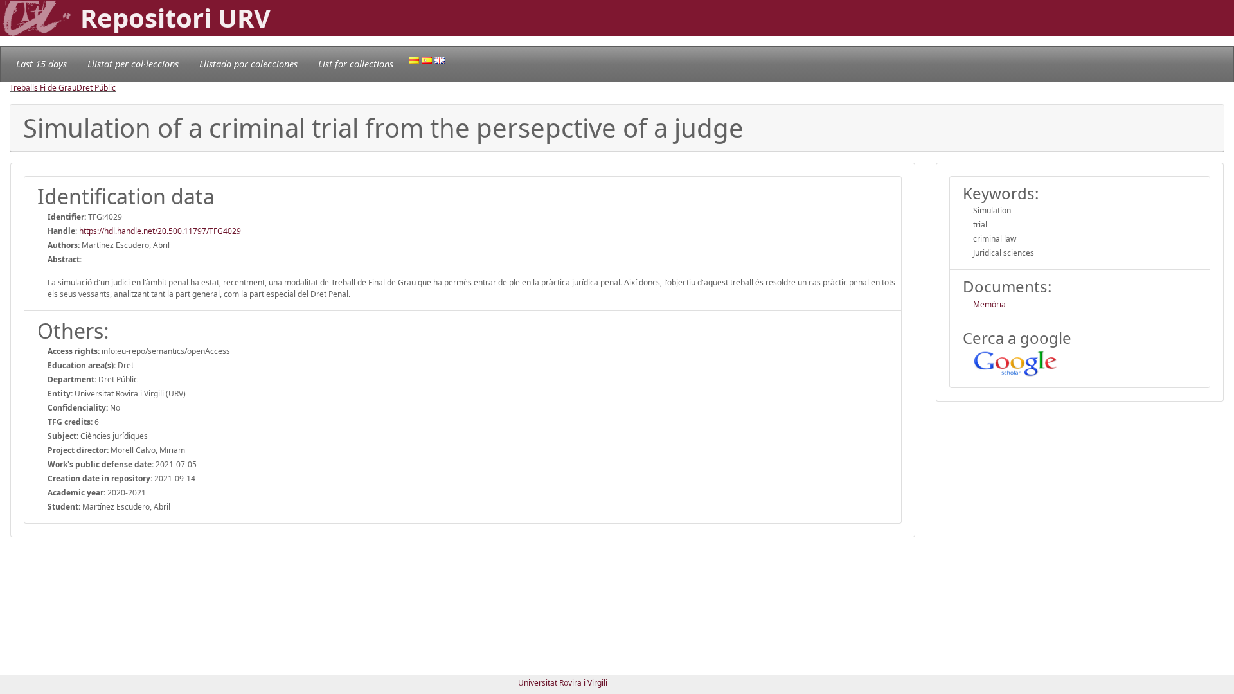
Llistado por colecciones (248, 64)
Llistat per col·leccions (133, 64)
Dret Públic (96, 87)
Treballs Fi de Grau (43, 87)
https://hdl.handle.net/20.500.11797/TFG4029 (160, 231)
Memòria (989, 304)
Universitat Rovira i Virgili (562, 682)
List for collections (355, 64)
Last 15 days (41, 64)
